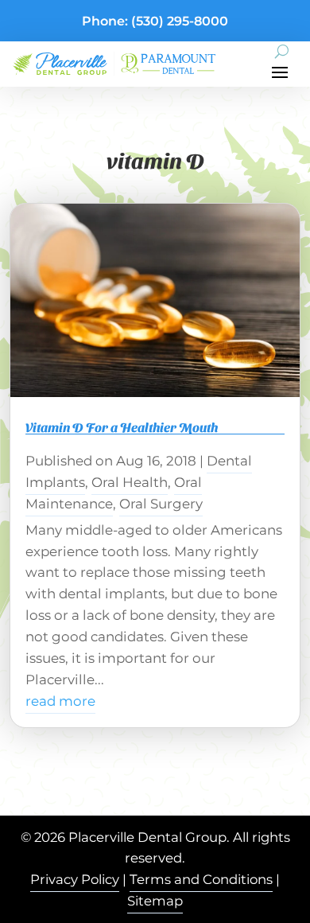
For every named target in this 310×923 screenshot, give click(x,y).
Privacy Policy (74, 879)
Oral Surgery (161, 504)
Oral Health (129, 482)
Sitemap (155, 901)
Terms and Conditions (201, 879)
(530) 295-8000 (179, 21)
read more (60, 701)
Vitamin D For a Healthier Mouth (121, 426)
